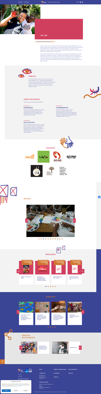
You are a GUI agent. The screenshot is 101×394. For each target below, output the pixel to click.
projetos (56, 377)
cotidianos (57, 373)
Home (37, 41)
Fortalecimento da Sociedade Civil (45, 41)
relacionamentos (72, 369)
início (40, 369)
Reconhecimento (42, 376)
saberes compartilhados (60, 369)
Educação (40, 386)
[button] (38, 238)
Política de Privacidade (19, 386)
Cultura (40, 385)
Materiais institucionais (43, 377)
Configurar (26, 390)
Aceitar (6, 390)
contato (70, 373)
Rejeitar (15, 390)
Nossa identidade (42, 375)
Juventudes (41, 388)
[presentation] (26, 220)
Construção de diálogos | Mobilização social (46, 384)
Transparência (41, 378)
